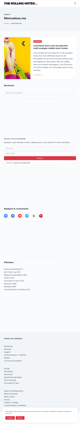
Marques (7, 287)
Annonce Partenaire (12, 269)
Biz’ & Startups (10, 380)
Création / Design (11, 402)
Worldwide (8, 371)
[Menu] (75, 3)
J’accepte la (18, 162)
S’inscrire (40, 158)
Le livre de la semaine (13, 361)
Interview (8, 284)
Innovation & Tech (11, 281)
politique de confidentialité (22, 162)
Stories (7, 368)
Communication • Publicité (15, 355)
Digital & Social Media (13, 275)
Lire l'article (37, 75)
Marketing (37, 41)
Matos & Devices (11, 394)
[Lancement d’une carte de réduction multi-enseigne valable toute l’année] (17, 58)
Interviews (8, 374)
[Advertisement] (40, 116)
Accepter (10, 418)
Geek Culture (9, 397)
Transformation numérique (15, 289)
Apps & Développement (13, 391)
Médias (7, 358)
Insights (7, 352)
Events (7, 278)
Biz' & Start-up (10, 272)
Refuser (20, 418)
